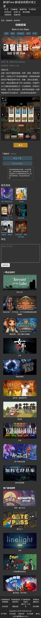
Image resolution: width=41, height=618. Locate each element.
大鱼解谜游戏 (5, 599)
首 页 (6, 9)
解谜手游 (23, 9)
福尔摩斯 (36, 606)
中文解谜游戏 (25, 599)
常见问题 (13, 613)
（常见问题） (13, 154)
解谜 (12, 33)
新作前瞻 (26, 12)
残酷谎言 (36, 602)
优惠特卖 (17, 14)
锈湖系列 (15, 602)
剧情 (28, 33)
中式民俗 (32, 9)
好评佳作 (7, 12)
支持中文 (17, 12)
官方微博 (30, 613)
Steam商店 (17, 163)
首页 (2, 20)
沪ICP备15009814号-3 (20, 616)
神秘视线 (5, 602)
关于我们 (4, 613)
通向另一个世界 (25, 605)
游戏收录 (21, 613)
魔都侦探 (15, 606)
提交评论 (5, 265)
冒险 (6, 33)
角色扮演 (20, 33)
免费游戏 (7, 14)
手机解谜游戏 (15, 599)
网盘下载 (17, 158)
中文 (34, 33)
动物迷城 (9, 20)
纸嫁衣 (25, 602)
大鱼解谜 (13, 9)
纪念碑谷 (5, 606)
